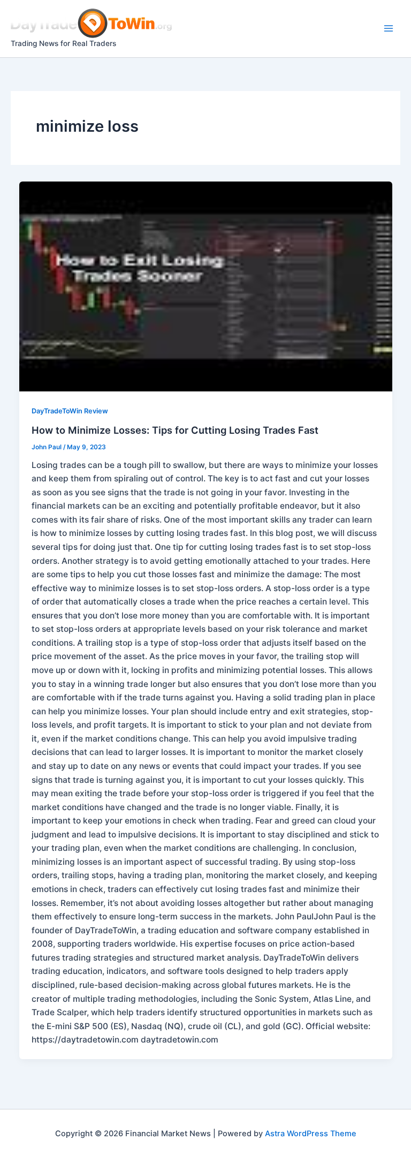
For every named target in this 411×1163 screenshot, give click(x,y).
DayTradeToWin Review (70, 411)
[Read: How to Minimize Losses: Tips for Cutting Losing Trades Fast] (205, 286)
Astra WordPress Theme (310, 1133)
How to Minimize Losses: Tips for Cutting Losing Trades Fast (175, 430)
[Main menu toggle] (388, 28)
